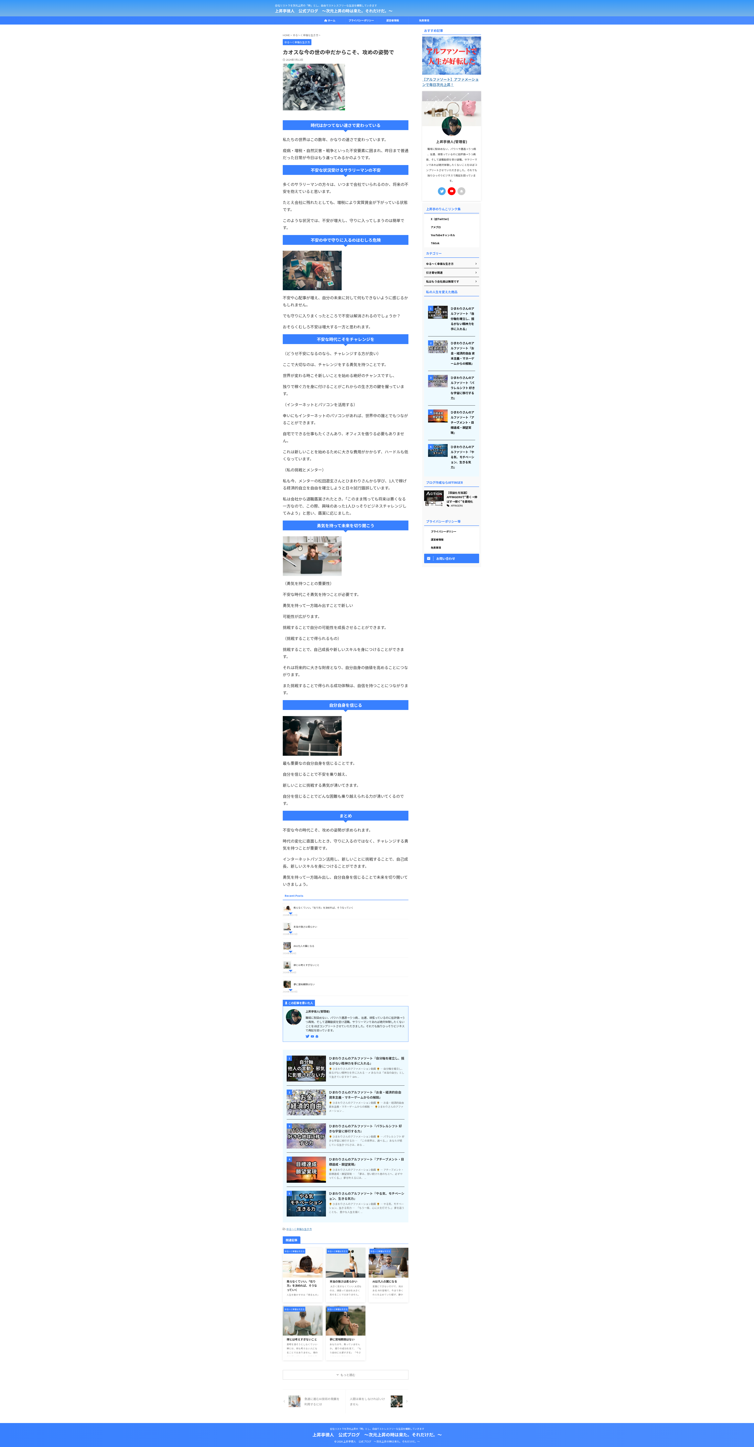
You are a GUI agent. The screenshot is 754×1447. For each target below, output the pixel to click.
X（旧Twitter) (440, 219)
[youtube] (313, 1036)
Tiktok (435, 243)
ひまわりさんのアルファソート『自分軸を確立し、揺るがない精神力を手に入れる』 (462, 318)
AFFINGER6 (457, 505)
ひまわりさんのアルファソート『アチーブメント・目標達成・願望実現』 (462, 422)
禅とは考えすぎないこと (306, 965)
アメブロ (436, 227)
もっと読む (347, 1375)
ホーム (331, 20)
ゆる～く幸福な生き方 (299, 1229)
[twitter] (308, 1036)
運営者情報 (392, 20)
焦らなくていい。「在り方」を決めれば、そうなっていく (323, 907)
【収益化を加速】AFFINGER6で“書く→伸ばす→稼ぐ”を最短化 (462, 496)
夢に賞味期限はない (304, 984)
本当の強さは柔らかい (305, 926)
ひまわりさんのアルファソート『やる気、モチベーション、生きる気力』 (462, 456)
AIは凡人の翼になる (304, 946)
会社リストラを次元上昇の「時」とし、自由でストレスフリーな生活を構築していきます (377, 1428)
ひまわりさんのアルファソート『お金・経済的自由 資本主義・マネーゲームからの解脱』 (463, 353)
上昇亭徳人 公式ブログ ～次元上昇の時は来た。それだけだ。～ (334, 11)
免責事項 (424, 20)
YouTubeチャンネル (443, 235)
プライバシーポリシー (361, 20)
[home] (317, 1036)
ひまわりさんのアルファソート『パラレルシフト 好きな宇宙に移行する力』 (463, 387)
